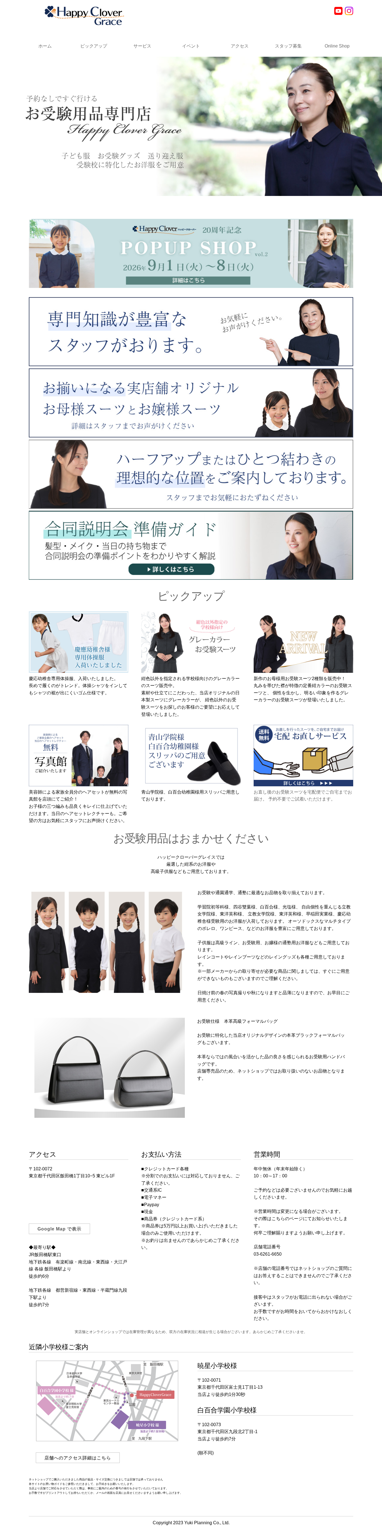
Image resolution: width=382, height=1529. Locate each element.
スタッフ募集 (288, 46)
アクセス (240, 46)
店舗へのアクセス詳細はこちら (77, 1457)
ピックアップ (93, 46)
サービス (142, 46)
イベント (191, 46)
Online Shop (337, 46)
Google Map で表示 (59, 1229)
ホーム (45, 46)
